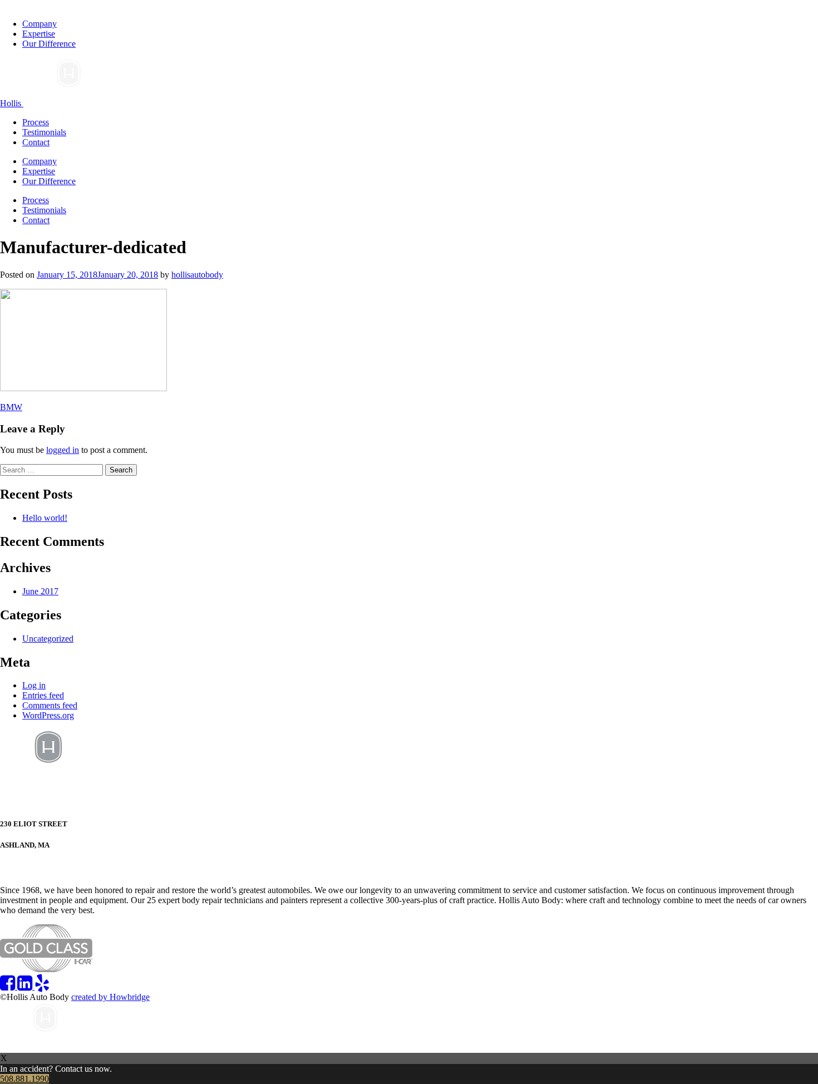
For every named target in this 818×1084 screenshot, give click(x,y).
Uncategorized (47, 638)
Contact (36, 142)
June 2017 (40, 591)
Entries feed (43, 695)
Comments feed (49, 705)
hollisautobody (197, 274)
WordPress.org (48, 715)
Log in (34, 685)
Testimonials (44, 132)
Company (39, 23)
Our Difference (49, 43)
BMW (11, 407)
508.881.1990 (27, 867)
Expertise (38, 33)
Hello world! (44, 518)
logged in (62, 450)
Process (35, 122)
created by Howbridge (110, 997)
